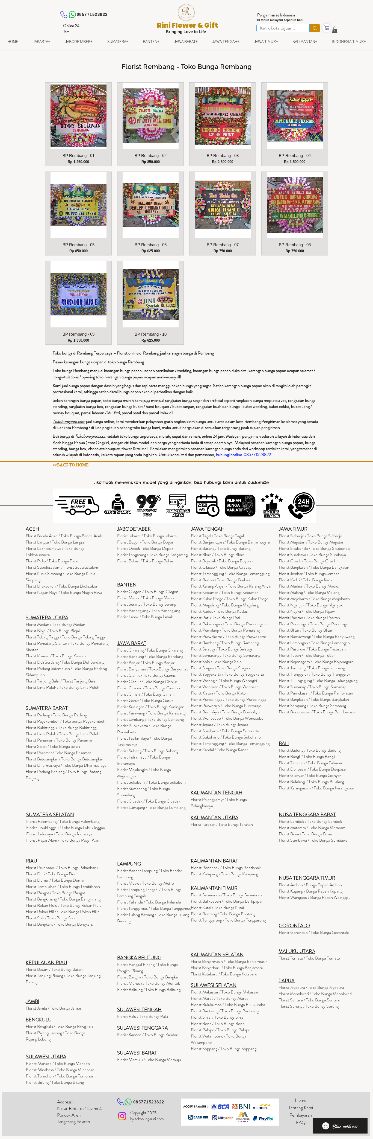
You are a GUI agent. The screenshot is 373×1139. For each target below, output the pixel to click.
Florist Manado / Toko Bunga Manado (58, 1063)
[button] (335, 30)
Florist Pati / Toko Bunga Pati (215, 617)
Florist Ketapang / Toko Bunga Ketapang (224, 874)
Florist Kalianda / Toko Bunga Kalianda (149, 902)
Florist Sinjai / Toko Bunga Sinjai (217, 1017)
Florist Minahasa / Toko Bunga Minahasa (60, 1070)
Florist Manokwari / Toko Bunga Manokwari (315, 993)
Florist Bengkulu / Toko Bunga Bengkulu (59, 1026)
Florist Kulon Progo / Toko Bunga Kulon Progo (229, 598)
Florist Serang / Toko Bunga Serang (146, 604)
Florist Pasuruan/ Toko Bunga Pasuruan (312, 649)
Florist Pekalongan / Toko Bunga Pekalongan (228, 624)
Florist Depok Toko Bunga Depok (145, 548)
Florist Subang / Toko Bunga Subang (147, 751)
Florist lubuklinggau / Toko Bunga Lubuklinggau (65, 827)
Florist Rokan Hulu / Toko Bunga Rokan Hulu (64, 905)
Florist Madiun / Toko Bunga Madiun (310, 586)
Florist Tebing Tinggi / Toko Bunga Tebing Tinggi (65, 637)
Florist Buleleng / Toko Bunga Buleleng (311, 781)
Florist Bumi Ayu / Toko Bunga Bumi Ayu (225, 712)
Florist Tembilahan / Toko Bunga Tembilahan (63, 886)
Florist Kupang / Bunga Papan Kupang (310, 891)
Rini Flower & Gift (187, 25)
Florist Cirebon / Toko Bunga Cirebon (148, 688)
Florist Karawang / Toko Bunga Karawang (151, 713)
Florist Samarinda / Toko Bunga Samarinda (226, 895)
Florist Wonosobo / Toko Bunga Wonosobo (227, 718)
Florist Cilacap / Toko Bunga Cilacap (221, 567)
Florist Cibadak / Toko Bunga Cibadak (148, 801)
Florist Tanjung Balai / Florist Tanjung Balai (61, 681)
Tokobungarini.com (91, 436)
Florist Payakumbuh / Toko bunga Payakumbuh (65, 721)
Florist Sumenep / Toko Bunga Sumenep (313, 687)
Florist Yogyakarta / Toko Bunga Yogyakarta (227, 674)
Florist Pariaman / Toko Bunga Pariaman (59, 740)
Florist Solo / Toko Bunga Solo (216, 661)
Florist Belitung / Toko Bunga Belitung (148, 989)
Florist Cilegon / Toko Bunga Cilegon (147, 591)
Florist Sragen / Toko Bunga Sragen (220, 668)
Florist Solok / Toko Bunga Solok (53, 746)
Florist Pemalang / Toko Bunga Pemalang (225, 630)
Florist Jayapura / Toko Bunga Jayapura (311, 987)
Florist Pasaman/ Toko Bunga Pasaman (58, 752)
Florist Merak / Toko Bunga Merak (145, 598)
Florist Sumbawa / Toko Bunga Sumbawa (313, 840)
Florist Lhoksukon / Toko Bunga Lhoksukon (62, 586)
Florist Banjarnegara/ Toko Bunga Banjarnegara (230, 542)
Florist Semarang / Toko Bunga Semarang (225, 655)
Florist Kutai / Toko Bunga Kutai (217, 907)
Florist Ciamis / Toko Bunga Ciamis (146, 675)
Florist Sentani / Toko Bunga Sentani (309, 1000)
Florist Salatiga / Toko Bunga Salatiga (222, 649)
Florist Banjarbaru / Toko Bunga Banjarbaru (227, 967)
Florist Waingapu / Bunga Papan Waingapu (315, 897)
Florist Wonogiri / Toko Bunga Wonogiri (224, 680)
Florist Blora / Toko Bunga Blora (217, 554)
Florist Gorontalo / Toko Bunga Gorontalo (314, 932)
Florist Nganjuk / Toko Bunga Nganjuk (311, 605)
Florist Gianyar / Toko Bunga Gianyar (310, 775)
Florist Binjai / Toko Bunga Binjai (53, 630)
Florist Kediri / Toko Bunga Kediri (306, 580)
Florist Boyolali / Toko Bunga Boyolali (222, 561)
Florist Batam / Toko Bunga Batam (55, 969)
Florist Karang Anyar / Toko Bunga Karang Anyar (231, 586)
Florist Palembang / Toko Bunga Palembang (62, 821)
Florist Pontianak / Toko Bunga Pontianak (226, 867)
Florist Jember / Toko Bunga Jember (309, 573)
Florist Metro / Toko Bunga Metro (145, 883)
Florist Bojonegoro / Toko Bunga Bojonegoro (316, 661)
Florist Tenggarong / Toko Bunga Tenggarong (228, 920)
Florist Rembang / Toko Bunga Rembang (225, 643)
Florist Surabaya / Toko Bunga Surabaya (312, 554)
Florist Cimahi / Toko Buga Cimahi (145, 694)
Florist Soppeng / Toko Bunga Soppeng (223, 1048)
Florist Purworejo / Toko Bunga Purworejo (226, 705)
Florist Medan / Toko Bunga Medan (55, 624)
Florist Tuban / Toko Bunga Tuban (307, 655)
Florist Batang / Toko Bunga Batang (220, 548)
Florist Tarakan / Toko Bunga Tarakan (222, 824)
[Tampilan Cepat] (78, 116)
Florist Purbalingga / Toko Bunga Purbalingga (228, 699)
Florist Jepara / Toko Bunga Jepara (219, 724)
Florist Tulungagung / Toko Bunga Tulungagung (318, 680)
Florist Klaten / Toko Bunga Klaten (219, 693)
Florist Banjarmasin (229, 961)
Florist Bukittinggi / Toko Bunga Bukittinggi (61, 727)
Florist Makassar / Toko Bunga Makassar (225, 992)
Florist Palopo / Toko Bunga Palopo (220, 1030)
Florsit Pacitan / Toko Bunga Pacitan (309, 617)
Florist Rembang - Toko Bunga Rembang (187, 66)
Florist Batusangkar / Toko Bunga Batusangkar (64, 759)
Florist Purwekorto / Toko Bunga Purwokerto (228, 636)
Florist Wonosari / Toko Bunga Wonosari (225, 687)
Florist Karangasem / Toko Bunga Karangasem (317, 788)
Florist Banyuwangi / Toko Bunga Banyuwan (316, 636)
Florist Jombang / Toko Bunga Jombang (312, 668)
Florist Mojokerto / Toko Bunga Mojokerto (314, 598)
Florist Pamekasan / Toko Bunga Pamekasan (316, 693)
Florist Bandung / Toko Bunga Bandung (150, 656)
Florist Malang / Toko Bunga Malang (309, 592)
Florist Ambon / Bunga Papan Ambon (310, 885)
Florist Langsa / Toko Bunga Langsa (55, 542)
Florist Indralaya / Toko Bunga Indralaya (59, 834)
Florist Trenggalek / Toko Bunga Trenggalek (314, 674)
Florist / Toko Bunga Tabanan (311, 763)
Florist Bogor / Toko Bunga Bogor (145, 542)
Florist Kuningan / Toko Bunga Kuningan (150, 707)
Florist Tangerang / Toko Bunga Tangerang (152, 554)
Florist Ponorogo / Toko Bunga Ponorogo (313, 624)
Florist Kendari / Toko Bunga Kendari (147, 1035)
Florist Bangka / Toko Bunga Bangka (147, 977)
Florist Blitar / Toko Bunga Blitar (305, 630)
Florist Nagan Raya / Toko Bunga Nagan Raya (64, 592)
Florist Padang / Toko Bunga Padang (56, 715)
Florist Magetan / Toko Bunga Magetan (311, 542)
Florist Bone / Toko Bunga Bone (217, 1023)
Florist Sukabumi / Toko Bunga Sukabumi (152, 782)
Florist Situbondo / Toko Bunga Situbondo (314, 548)
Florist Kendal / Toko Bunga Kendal (220, 749)
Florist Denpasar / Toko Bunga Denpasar (313, 769)
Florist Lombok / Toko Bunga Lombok (310, 821)
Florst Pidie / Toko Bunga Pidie (52, 561)
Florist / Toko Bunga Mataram (312, 827)
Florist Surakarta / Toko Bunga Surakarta (225, 731)
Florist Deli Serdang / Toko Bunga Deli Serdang (65, 662)
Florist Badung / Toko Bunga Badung (310, 750)
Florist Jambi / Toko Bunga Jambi (53, 1008)
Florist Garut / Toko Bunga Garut (145, 700)
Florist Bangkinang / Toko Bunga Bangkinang (63, 899)
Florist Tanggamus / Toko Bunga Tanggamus (154, 908)
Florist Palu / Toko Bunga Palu (142, 1016)
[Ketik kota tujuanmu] (314, 28)
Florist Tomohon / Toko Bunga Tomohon (60, 1076)
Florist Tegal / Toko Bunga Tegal (217, 536)
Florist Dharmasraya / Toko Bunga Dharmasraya (66, 765)
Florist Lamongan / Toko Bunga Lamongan (314, 643)
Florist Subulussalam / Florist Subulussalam (62, 567)
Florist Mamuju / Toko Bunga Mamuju (149, 1059)
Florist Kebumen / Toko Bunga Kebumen (225, 592)
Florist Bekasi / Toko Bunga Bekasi (145, 561)
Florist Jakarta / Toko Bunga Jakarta (147, 536)
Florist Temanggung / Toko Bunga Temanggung (230, 573)
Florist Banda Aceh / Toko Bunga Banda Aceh (64, 536)
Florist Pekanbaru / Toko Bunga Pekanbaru (62, 867)
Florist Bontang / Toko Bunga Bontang (223, 914)
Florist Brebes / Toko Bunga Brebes (220, 580)
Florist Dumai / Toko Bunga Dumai (55, 880)
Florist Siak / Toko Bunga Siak (50, 918)
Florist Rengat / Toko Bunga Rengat (55, 893)
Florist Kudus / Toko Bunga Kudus (219, 611)
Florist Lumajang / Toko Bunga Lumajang (151, 807)
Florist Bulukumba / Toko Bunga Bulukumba (228, 1004)
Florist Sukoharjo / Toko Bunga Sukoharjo (226, 737)
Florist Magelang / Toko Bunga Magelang (225, 605)
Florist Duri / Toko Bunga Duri (51, 874)
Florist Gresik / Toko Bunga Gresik (307, 561)
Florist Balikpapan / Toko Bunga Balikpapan (227, 901)
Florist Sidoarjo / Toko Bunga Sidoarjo (310, 536)
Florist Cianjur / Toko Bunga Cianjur (147, 681)
